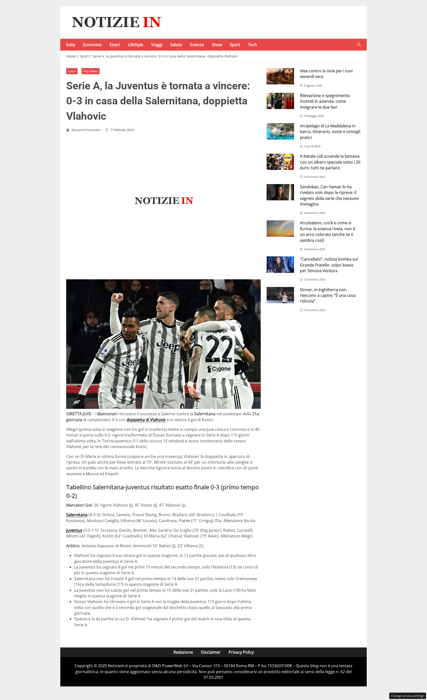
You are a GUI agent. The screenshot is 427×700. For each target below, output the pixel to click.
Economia (92, 44)
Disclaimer (211, 652)
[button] (359, 44)
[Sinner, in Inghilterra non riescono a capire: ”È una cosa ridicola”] (280, 295)
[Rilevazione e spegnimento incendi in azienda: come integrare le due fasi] (280, 101)
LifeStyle (135, 44)
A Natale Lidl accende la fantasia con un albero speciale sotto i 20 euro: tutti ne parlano (330, 161)
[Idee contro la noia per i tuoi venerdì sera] (280, 76)
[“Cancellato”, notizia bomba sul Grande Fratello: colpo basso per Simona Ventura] (280, 264)
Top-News (90, 71)
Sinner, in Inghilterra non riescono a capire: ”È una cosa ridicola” (328, 295)
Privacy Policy (241, 652)
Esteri (114, 44)
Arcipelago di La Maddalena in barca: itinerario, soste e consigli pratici (330, 131)
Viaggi (156, 44)
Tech (252, 44)
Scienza (197, 44)
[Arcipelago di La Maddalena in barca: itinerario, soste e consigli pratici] (280, 131)
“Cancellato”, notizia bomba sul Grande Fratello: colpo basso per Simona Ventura (329, 264)
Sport (235, 44)
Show (217, 44)
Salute (176, 44)
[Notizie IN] (115, 22)
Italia (70, 44)
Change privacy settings (407, 696)
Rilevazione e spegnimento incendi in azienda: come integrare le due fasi (325, 101)
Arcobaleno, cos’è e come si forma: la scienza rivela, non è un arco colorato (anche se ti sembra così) (327, 231)
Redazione (183, 652)
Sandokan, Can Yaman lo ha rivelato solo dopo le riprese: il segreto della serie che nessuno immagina (329, 195)
